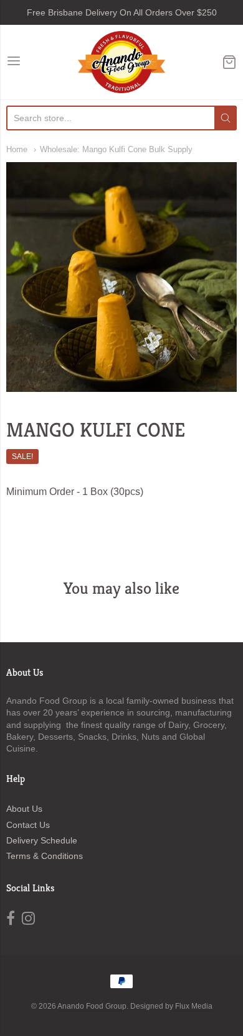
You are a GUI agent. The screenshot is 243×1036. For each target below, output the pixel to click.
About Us (24, 809)
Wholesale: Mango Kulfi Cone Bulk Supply (116, 149)
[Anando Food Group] (121, 62)
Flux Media (193, 1006)
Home (16, 149)
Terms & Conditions (44, 856)
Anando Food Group (91, 1006)
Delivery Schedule (41, 840)
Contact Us (28, 825)
